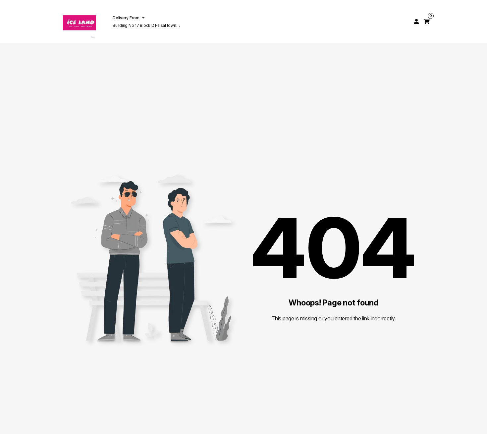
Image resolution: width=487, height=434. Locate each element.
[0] (427, 22)
